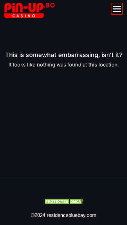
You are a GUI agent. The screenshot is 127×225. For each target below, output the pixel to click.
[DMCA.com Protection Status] (63, 201)
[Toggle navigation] (117, 9)
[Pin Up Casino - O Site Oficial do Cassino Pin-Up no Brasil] (29, 10)
